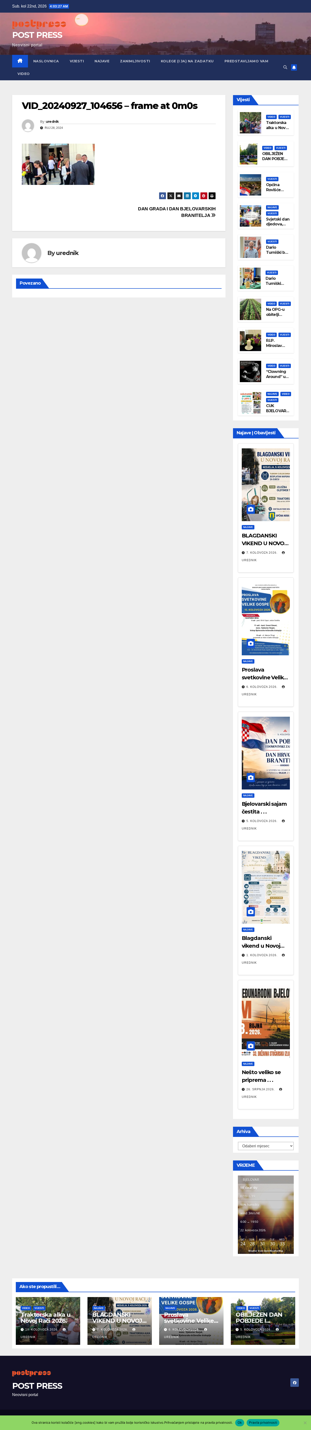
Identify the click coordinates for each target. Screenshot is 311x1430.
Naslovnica (46, 61)
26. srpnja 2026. (261, 1089)
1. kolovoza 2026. (262, 955)
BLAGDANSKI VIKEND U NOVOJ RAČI (264, 543)
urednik (52, 121)
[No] (304, 1422)
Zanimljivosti (135, 61)
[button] (285, 67)
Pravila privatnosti (263, 1422)
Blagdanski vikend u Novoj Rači (261, 946)
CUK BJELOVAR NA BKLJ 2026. (276, 413)
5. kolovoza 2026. (262, 821)
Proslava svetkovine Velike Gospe (264, 677)
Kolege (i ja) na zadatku (187, 61)
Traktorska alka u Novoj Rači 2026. (277, 127)
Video (23, 74)
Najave (102, 61)
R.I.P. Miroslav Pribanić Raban (274, 348)
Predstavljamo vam (246, 61)
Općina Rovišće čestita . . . (275, 189)
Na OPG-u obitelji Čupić (275, 314)
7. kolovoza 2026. (262, 552)
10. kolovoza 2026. (42, 1329)
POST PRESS (37, 35)
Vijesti (77, 61)
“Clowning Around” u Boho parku (277, 376)
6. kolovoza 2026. (262, 687)
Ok (240, 1422)
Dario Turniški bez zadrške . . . (278, 252)
